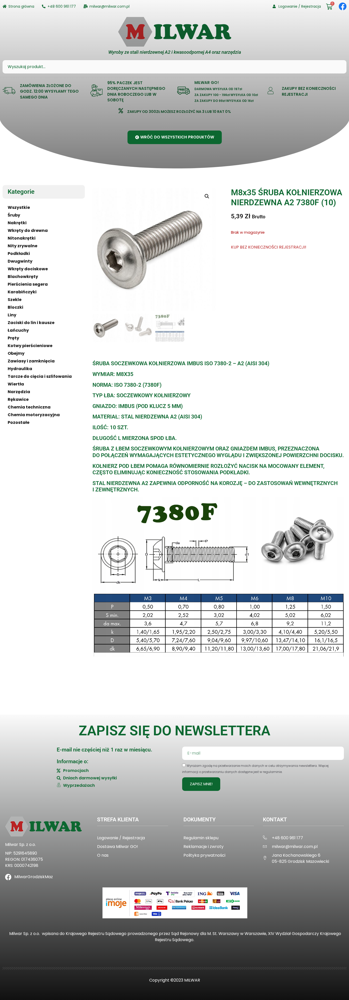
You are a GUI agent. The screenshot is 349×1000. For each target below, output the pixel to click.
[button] (207, 196)
